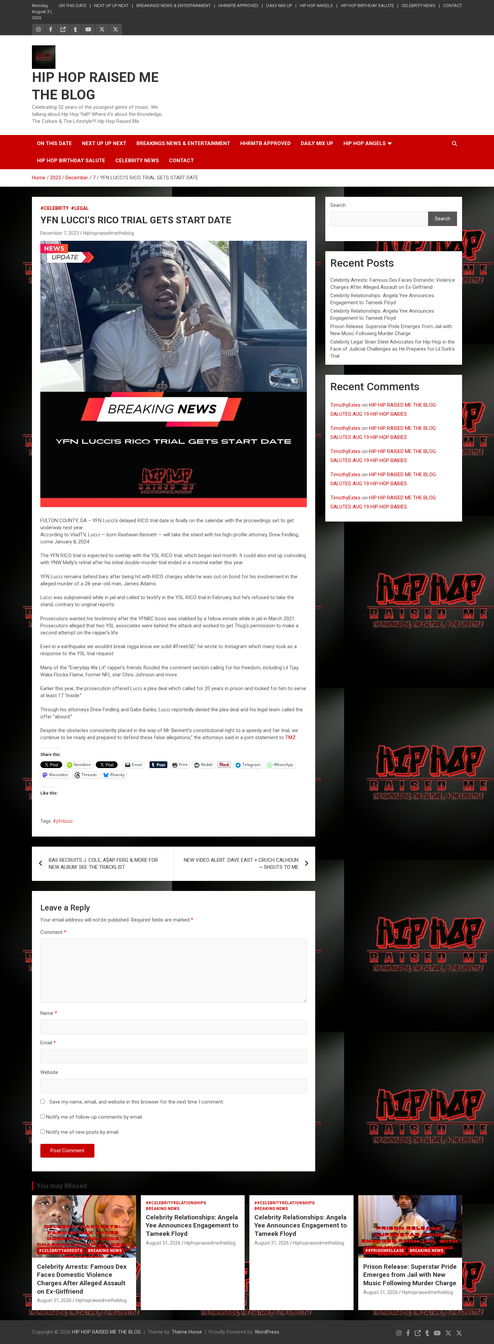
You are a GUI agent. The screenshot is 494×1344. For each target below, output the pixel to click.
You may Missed (62, 1186)
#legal (80, 208)
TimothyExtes (345, 405)
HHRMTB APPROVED (238, 5)
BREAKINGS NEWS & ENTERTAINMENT (173, 5)
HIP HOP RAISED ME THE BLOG (106, 1332)
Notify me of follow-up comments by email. (94, 1117)
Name (48, 1013)
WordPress (267, 1332)
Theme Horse (187, 1332)
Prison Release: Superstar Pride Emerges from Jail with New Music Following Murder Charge (410, 1275)
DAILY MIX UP (279, 5)
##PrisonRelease (384, 1250)
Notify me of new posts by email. (82, 1132)
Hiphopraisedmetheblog (108, 233)
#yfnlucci (63, 821)
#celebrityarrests (60, 1250)
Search (338, 205)
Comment (53, 932)
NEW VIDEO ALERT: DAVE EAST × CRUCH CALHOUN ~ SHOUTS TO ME (241, 863)
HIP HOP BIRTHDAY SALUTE (367, 5)
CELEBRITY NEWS (419, 5)
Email (48, 1043)
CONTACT (452, 5)
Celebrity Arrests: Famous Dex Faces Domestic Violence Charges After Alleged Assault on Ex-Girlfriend (82, 1279)
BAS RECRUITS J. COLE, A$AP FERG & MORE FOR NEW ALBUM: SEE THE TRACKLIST (103, 863)
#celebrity (54, 208)
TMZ (290, 737)
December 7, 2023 (59, 233)
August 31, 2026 (54, 1300)
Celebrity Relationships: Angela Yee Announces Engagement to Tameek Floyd (192, 1225)
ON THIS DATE (72, 5)
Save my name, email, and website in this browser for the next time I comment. (136, 1102)
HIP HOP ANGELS (316, 5)
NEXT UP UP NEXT (111, 5)
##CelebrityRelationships (176, 1203)
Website (49, 1072)
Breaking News (105, 1250)
